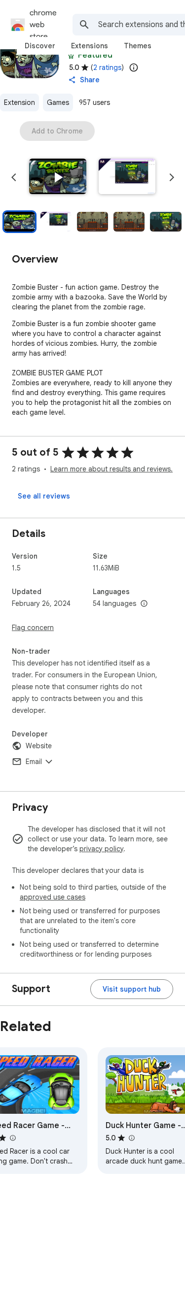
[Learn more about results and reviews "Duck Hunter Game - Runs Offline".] (131, 1138)
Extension (19, 102)
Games (58, 102)
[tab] (40, 46)
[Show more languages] (144, 604)
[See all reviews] (44, 496)
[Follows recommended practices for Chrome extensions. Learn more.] (71, 55)
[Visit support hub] (131, 989)
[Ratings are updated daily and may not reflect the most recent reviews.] (134, 67)
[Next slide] (172, 177)
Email (34, 761)
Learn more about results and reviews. (111, 469)
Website (39, 745)
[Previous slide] (14, 177)
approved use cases (52, 897)
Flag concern (33, 627)
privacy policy (101, 848)
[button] (58, 177)
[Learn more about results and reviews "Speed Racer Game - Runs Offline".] (12, 1138)
